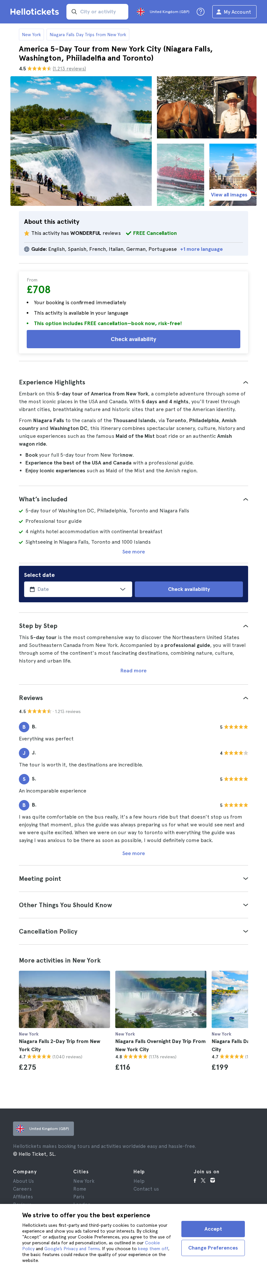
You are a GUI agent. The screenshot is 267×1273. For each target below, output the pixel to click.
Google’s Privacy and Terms (72, 1248)
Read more (133, 670)
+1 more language (201, 249)
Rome (79, 1189)
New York (31, 34)
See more (133, 552)
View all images (229, 195)
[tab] (133, 382)
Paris (78, 1197)
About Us (23, 1181)
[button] (133, 382)
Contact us (146, 1189)
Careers (22, 1189)
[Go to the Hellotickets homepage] (35, 11)
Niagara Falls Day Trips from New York (87, 34)
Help (139, 1181)
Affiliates (23, 1197)
